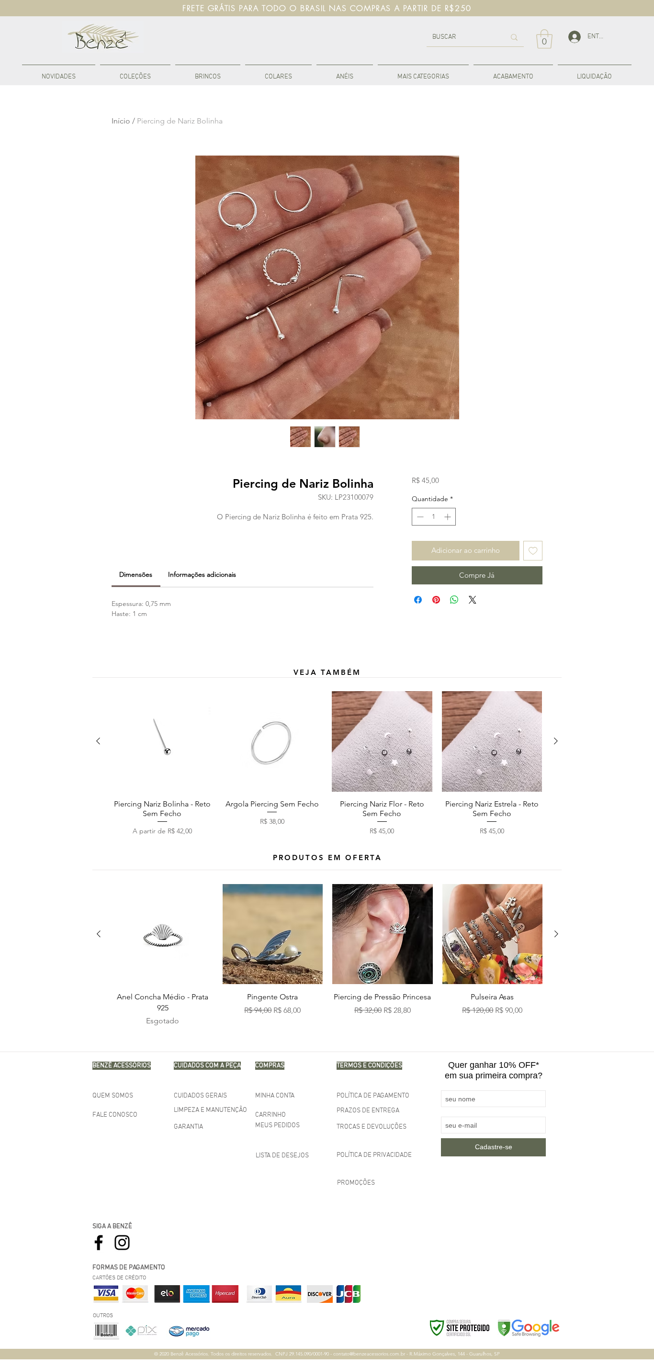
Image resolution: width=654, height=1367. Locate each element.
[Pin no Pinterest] (436, 599)
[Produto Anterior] (98, 741)
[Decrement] (419, 516)
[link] (544, 38)
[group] (327, 763)
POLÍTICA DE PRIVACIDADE (374, 1155)
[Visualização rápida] (162, 741)
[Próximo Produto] (556, 741)
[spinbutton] (433, 516)
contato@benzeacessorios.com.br (369, 1354)
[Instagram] (122, 1243)
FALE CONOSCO (114, 1115)
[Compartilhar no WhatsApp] (454, 599)
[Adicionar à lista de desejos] (533, 550)
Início (121, 120)
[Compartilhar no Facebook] (418, 599)
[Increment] (448, 516)
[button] (135, 72)
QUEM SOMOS (112, 1096)
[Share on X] (472, 599)
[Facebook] (99, 1243)
